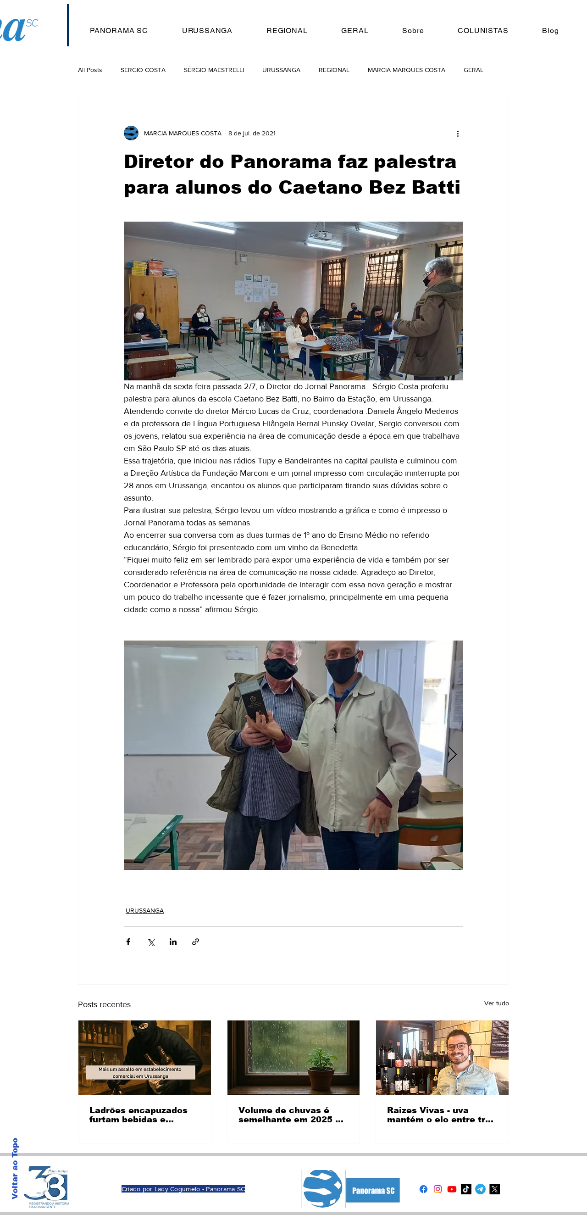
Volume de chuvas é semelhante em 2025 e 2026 (289, 1115)
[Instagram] (437, 1189)
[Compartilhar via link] (195, 941)
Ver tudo (496, 1003)
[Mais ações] (457, 133)
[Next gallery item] (452, 755)
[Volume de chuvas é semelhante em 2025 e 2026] (293, 1057)
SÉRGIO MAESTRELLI (214, 69)
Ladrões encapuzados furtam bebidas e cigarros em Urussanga (141, 1115)
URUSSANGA (281, 69)
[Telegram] (480, 1189)
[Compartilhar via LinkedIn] (173, 941)
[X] (494, 1189)
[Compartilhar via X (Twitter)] (150, 941)
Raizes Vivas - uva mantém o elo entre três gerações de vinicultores (441, 1115)
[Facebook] (423, 1189)
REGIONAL (334, 69)
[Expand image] (293, 755)
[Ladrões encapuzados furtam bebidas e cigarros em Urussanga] (144, 1057)
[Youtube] (452, 1189)
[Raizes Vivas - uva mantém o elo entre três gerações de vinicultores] (442, 1057)
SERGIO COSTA (143, 69)
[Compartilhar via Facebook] (128, 941)
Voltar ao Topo (15, 1168)
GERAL (473, 69)
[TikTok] (466, 1189)
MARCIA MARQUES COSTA (406, 69)
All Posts (90, 69)
